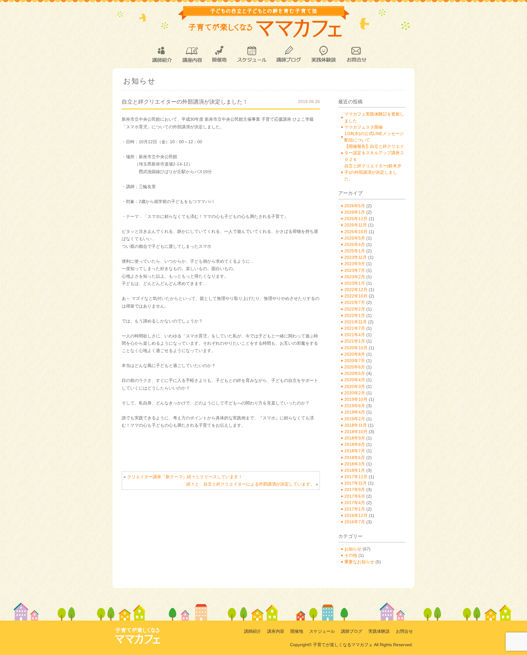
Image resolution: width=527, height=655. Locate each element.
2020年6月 (354, 367)
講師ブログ (288, 54)
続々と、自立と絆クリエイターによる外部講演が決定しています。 (250, 484)
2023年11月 (355, 257)
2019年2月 (354, 418)
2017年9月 (354, 489)
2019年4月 (354, 412)
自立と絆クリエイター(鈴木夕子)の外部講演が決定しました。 (372, 172)
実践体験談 (323, 54)
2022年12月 (355, 289)
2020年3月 (354, 386)
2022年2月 (354, 309)
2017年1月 (354, 509)
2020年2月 (354, 392)
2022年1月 (354, 315)
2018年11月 (355, 425)
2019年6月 (354, 405)
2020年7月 (354, 360)
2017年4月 (354, 502)
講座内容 (192, 54)
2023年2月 (354, 276)
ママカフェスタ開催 (363, 127)
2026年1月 (354, 212)
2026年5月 (354, 205)
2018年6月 (354, 457)
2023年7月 (354, 270)
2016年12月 (355, 515)
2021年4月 (354, 334)
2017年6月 (354, 496)
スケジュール (251, 54)
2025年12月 (355, 218)
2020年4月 (354, 379)
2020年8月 (354, 354)
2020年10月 (355, 347)
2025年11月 (355, 224)
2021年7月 (354, 328)
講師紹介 (162, 54)
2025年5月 (354, 238)
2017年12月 (355, 476)
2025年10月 (355, 231)
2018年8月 (354, 444)
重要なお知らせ (359, 561)
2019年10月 (355, 399)
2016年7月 (354, 521)
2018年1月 (354, 470)
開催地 (219, 54)
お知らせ (352, 548)
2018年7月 (354, 450)
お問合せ (356, 54)
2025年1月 (354, 250)
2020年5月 (354, 373)
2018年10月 (355, 431)
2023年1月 (354, 283)
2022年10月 (355, 296)
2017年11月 (355, 483)
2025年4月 (354, 244)
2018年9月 (354, 438)
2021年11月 (355, 321)
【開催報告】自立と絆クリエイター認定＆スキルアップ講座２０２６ (374, 153)
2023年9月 (354, 263)
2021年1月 (354, 341)
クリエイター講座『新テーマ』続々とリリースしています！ (184, 476)
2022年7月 (354, 302)
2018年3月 (354, 463)
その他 (350, 555)
